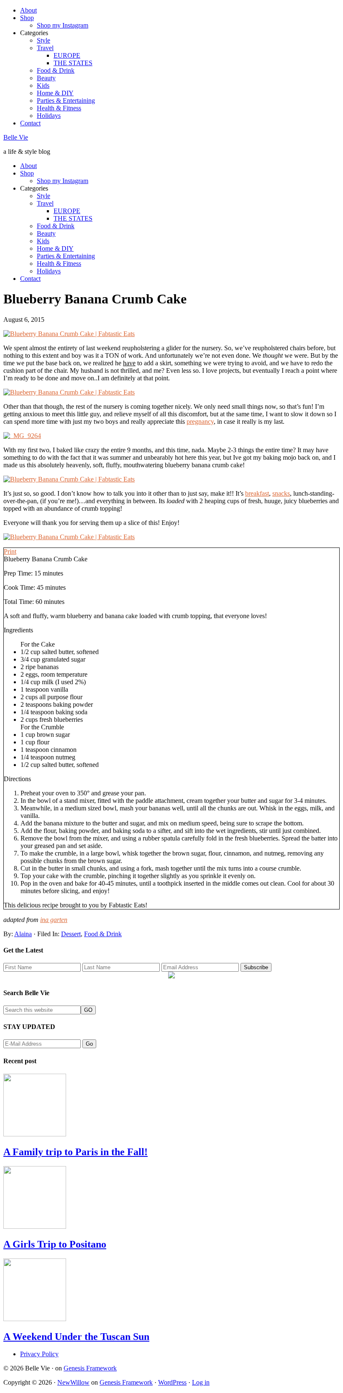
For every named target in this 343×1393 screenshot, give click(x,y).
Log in (201, 1382)
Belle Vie (15, 137)
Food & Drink (103, 933)
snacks (281, 493)
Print (10, 551)
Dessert (71, 933)
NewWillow (73, 1382)
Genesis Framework (90, 1368)
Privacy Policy (39, 1353)
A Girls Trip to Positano (54, 1244)
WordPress (172, 1382)
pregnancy (200, 421)
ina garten (53, 919)
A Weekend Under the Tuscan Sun (76, 1336)
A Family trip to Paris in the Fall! (75, 1151)
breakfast (257, 493)
